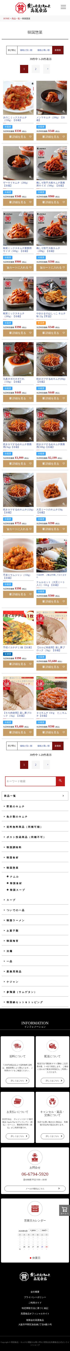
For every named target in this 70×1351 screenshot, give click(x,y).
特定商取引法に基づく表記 (35, 1308)
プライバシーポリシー (35, 1297)
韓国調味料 (14, 847)
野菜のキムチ (16, 806)
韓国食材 (13, 857)
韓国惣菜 (13, 868)
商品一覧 (16, 18)
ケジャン (13, 982)
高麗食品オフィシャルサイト (35, 1313)
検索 (60, 781)
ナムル (14, 876)
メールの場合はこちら (35, 1189)
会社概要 (35, 1292)
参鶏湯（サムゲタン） (22, 992)
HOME (6, 18)
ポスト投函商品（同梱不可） (26, 837)
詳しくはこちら (17, 1081)
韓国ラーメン (16, 920)
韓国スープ (17, 890)
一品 (10, 961)
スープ (11, 900)
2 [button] (35, 68)
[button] (46, 68)
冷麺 (10, 951)
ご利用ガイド (35, 1302)
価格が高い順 (43, 50)
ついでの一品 (16, 910)
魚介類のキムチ (17, 816)
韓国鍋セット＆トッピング (25, 1002)
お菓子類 (13, 930)
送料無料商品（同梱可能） (25, 827)
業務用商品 (14, 971)
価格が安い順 (26, 50)
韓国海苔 (13, 941)
